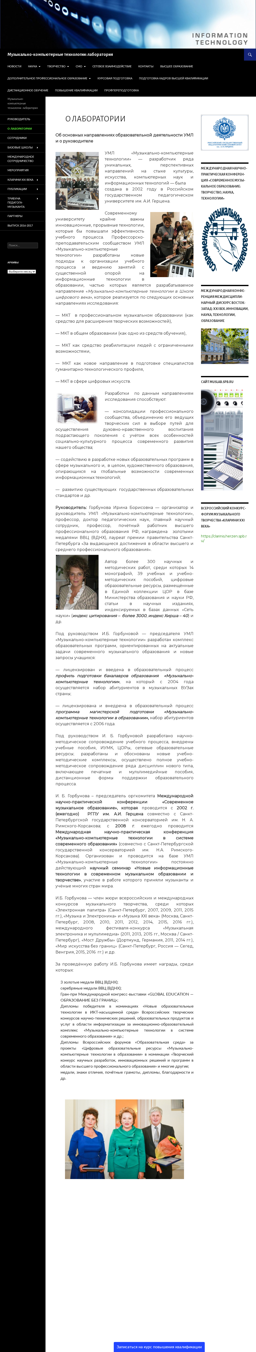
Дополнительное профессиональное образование (47, 78)
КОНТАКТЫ (146, 66)
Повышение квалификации (76, 90)
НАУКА (32, 66)
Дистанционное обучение (28, 90)
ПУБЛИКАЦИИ (17, 189)
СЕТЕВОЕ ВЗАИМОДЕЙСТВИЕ (112, 66)
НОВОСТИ (14, 66)
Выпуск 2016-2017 (20, 225)
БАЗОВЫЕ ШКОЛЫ (20, 147)
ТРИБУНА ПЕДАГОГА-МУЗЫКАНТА (16, 202)
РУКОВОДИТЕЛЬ (19, 119)
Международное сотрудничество (21, 158)
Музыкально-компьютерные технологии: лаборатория (60, 54)
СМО (79, 66)
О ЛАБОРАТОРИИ (20, 128)
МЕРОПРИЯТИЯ (18, 170)
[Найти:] (23, 245)
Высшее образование (176, 66)
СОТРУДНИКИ (17, 138)
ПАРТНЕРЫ (15, 216)
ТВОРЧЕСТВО (56, 66)
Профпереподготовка (121, 90)
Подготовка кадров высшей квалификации (173, 78)
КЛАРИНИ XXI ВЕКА (20, 179)
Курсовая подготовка (115, 78)
